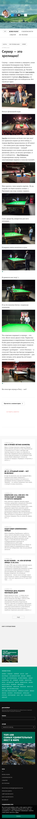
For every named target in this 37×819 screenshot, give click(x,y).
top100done (12, 695)
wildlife (5, 697)
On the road (23, 35)
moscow (16, 686)
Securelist (5, 800)
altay (22, 674)
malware (20, 684)
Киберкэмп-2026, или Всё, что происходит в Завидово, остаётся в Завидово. (16, 497)
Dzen (19, 15)
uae (19, 695)
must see (30, 686)
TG (12, 15)
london (14, 684)
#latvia (5, 44)
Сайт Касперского (7, 794)
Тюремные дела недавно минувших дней (14, 592)
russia (4, 693)
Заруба (4, 138)
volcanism (28, 695)
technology (18, 693)
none (4, 688)
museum (23, 686)
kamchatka (24, 682)
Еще (18, 617)
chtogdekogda (12, 678)
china (4, 678)
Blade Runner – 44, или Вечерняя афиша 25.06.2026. (17, 562)
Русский (29, 2)
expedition (6, 680)
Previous (6, 266)
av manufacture (15, 676)
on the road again (13, 688)
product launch (24, 691)
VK (15, 15)
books (23, 676)
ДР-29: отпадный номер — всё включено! (16, 472)
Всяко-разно (13, 31)
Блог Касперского (7, 797)
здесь (17, 72)
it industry (10, 682)
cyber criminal (23, 678)
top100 (5, 695)
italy (4, 682)
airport (17, 674)
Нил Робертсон (22, 155)
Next (30, 266)
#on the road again (14, 44)
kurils (31, 682)
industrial (29, 680)
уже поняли (30, 72)
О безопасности (27, 31)
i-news (22, 680)
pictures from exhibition (10, 691)
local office (6, 684)
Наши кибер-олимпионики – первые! (16, 530)
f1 (11, 680)
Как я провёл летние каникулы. (17, 445)
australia (5, 676)
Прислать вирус (7, 791)
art (27, 674)
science (10, 693)
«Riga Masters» (23, 77)
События (13, 35)
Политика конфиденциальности (12, 788)
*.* (5, 31)
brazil (29, 676)
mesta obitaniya (7, 686)
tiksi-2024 (26, 693)
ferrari (16, 680)
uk (22, 695)
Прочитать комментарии (13, 403)
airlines (10, 674)
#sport (24, 44)
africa (4, 674)
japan (17, 682)
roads (32, 691)
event (31, 678)
